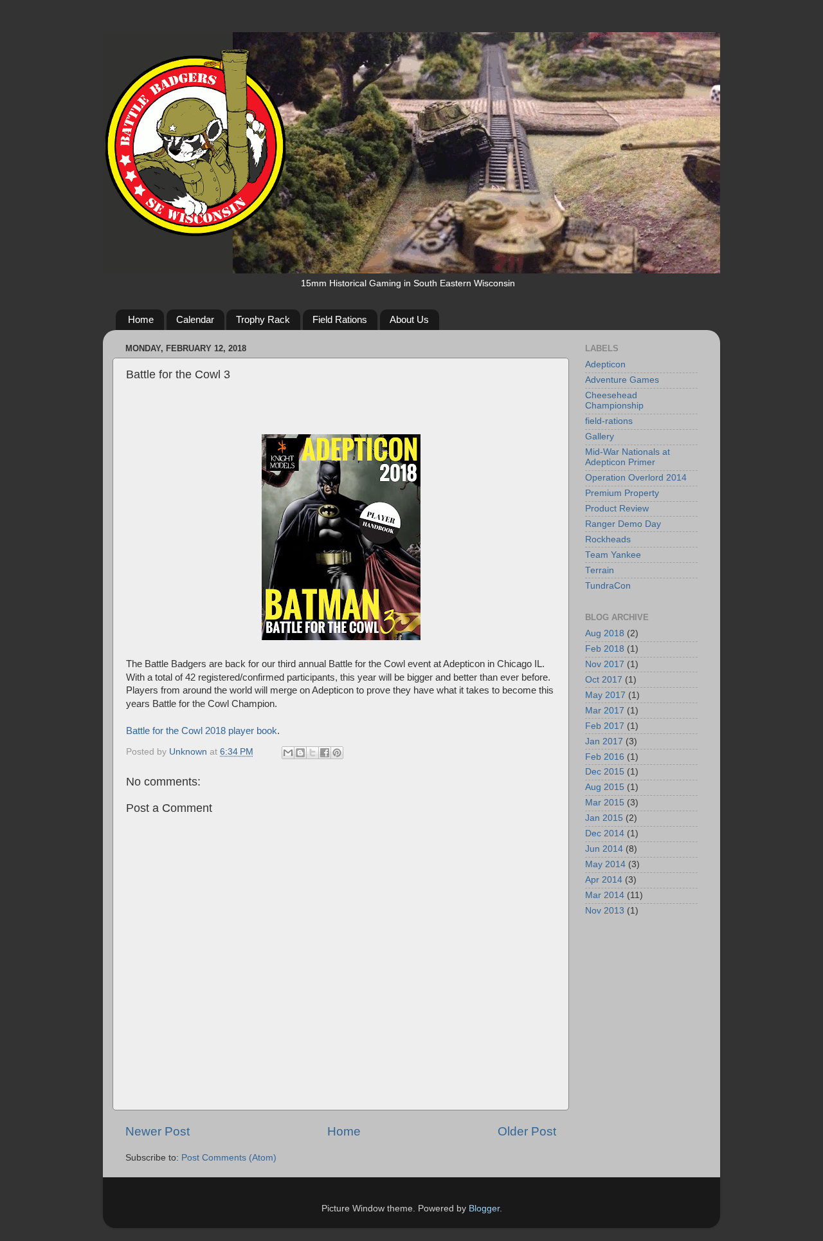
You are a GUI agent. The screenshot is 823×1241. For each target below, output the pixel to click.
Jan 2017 (604, 741)
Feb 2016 (604, 757)
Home (141, 319)
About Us (409, 319)
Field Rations (339, 319)
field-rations (609, 421)
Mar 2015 (604, 802)
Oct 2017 (603, 680)
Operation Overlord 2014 (636, 478)
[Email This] (288, 752)
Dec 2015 (604, 772)
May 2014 (605, 864)
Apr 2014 (603, 880)
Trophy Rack (263, 319)
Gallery (599, 436)
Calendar (195, 319)
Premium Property (622, 493)
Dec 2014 (604, 833)
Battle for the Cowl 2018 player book (201, 731)
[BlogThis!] (300, 752)
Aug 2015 (604, 787)
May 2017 (605, 695)
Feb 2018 (604, 649)
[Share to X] (312, 752)
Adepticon (605, 364)
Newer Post (157, 1131)
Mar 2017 (604, 710)
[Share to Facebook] (324, 752)
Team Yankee (613, 555)
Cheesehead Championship (614, 400)
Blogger (484, 1208)
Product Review (617, 508)
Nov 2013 (604, 910)
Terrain (599, 570)
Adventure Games (622, 380)
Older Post (527, 1131)
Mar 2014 (604, 895)
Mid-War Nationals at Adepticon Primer (627, 457)
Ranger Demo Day (623, 524)
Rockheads (608, 539)
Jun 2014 (604, 849)
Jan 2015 (604, 818)
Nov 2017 (604, 664)
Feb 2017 (604, 726)
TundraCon (608, 586)
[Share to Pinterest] (336, 752)
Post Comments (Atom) (228, 1158)
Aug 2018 (604, 633)
